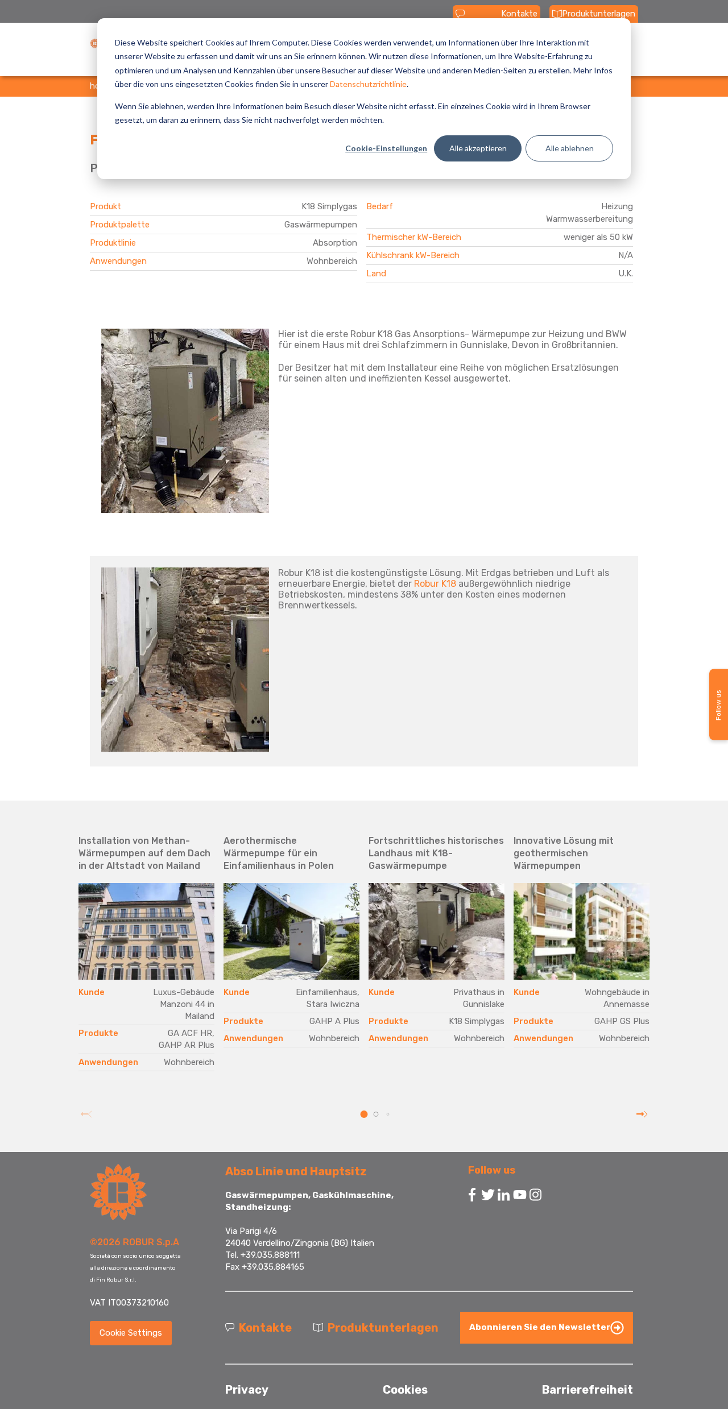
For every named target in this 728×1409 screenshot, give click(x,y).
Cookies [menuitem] (405, 1389)
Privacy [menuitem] (246, 1389)
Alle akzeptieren (478, 148)
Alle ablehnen (569, 148)
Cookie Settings (131, 1333)
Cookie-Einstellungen (386, 148)
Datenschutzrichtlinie (368, 84)
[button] (364, 1114)
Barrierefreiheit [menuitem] (587, 1389)
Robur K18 (435, 583)
